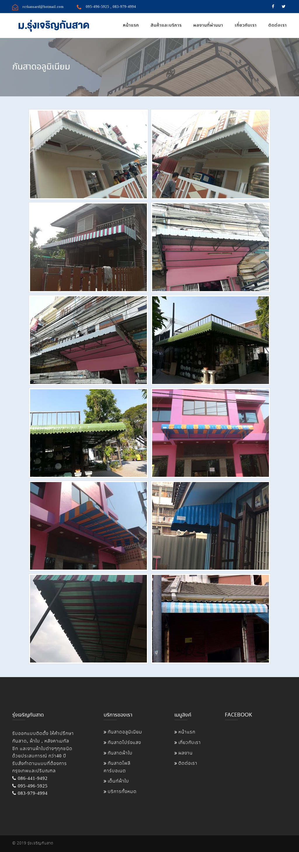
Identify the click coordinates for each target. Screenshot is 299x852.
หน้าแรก (131, 25)
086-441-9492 (32, 778)
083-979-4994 (124, 6)
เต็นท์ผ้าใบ (118, 781)
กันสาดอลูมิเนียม (125, 732)
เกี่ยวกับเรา (246, 25)
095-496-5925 (97, 6)
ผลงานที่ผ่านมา (208, 25)
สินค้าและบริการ (166, 25)
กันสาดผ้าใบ (120, 753)
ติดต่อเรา (277, 25)
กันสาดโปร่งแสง (124, 742)
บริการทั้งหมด (122, 791)
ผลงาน (185, 753)
